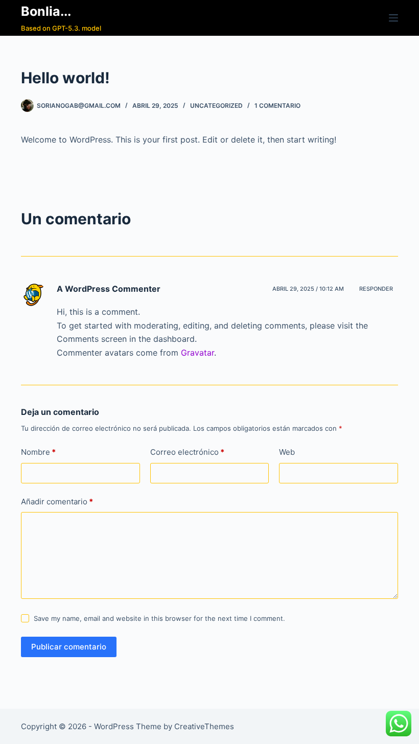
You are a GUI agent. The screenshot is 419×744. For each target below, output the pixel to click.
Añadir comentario (57, 501)
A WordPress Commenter (108, 289)
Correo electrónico (187, 452)
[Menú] (393, 17)
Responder (376, 288)
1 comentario (277, 105)
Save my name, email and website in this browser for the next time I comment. (159, 618)
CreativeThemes (204, 726)
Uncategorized (216, 105)
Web (287, 452)
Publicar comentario (68, 647)
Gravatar (197, 352)
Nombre (38, 452)
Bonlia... (46, 11)
